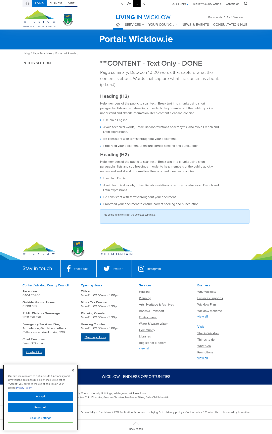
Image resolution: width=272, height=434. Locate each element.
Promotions (205, 352)
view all (144, 348)
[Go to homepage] (116, 249)
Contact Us (232, 4)
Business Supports (210, 298)
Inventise (243, 412)
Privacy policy (174, 412)
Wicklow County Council (207, 4)
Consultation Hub (230, 24)
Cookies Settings (40, 418)
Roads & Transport (151, 311)
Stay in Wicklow (208, 333)
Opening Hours (95, 337)
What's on (204, 346)
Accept (40, 396)
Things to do (206, 340)
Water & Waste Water (153, 324)
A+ (129, 4)
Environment (148, 317)
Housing (145, 292)
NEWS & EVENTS (195, 24)
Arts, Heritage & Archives (156, 305)
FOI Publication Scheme (129, 412)
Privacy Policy (23, 388)
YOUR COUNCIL (161, 24)
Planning (145, 298)
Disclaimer (105, 412)
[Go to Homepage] (39, 249)
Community (147, 330)
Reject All (40, 407)
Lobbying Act (155, 412)
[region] (40, 397)
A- (122, 3)
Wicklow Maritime (209, 311)
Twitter (117, 269)
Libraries (145, 336)
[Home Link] (27, 3)
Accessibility (88, 412)
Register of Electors (152, 343)
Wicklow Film (206, 305)
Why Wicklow (206, 292)
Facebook (81, 269)
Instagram (154, 269)
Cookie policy (193, 412)
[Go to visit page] (77, 249)
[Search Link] (245, 4)
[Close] (72, 370)
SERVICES (133, 24)
